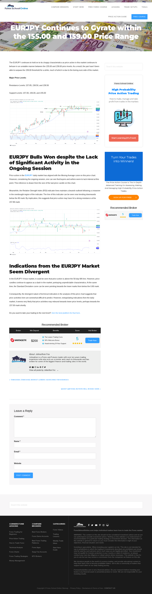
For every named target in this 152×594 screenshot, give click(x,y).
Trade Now (92, 340)
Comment (19, 416)
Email (17, 452)
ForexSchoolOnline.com (16, 6)
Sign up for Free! (122, 197)
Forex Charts (14, 552)
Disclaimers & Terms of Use (92, 588)
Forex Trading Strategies (18, 556)
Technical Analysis (16, 547)
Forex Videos (58, 530)
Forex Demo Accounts (40, 536)
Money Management (17, 561)
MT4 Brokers (37, 556)
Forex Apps (36, 547)
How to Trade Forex (16, 543)
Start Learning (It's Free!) (124, 138)
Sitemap (65, 588)
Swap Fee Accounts (39, 552)
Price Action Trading (16, 538)
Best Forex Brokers (39, 532)
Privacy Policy (75, 588)
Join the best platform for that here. (66, 313)
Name (17, 441)
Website (17, 463)
